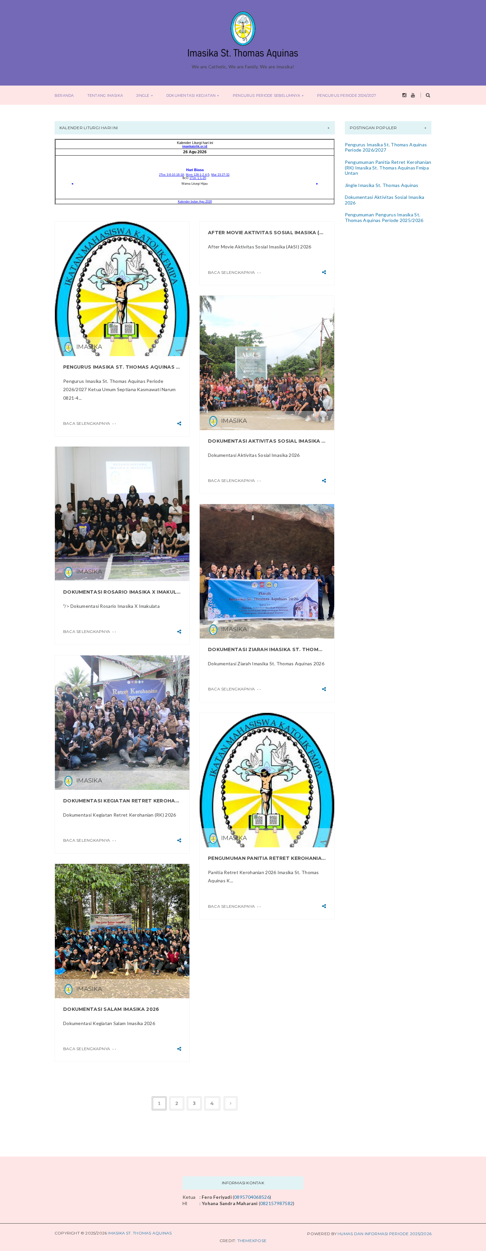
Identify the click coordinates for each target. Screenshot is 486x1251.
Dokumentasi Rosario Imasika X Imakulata (122, 592)
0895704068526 (252, 1197)
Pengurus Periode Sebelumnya (266, 95)
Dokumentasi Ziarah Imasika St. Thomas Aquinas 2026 (267, 649)
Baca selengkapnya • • (89, 423)
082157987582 (276, 1203)
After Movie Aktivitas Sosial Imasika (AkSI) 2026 (267, 233)
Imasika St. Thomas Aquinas (140, 1233)
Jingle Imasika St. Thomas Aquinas (382, 185)
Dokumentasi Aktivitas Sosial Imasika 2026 (267, 441)
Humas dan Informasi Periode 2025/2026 (384, 1233)
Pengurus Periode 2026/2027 (346, 95)
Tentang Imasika (105, 95)
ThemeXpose (251, 1240)
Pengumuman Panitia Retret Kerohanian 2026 (267, 858)
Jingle (142, 95)
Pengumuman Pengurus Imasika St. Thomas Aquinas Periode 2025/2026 (384, 217)
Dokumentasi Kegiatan (191, 95)
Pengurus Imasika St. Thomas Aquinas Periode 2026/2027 (122, 367)
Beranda (64, 95)
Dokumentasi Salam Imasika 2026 (111, 1009)
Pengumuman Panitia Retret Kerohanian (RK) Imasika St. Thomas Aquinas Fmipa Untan (388, 167)
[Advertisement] (386, 284)
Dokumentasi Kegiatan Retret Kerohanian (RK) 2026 (122, 801)
